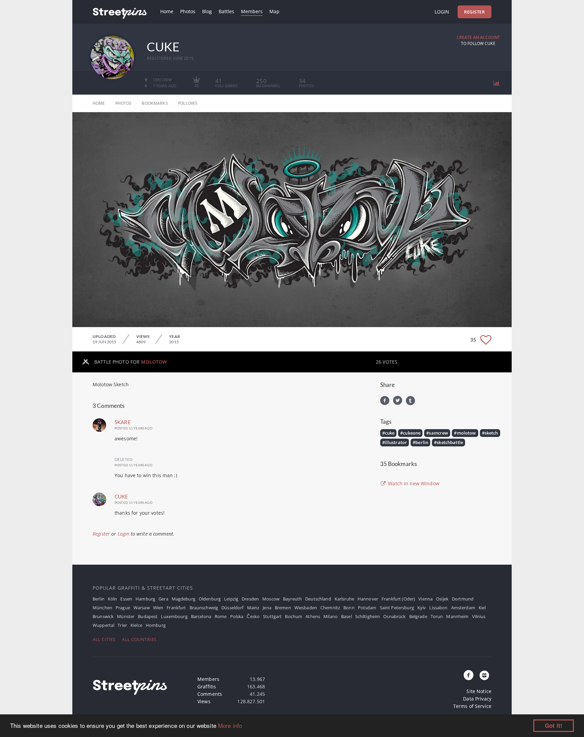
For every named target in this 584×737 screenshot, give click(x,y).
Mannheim (457, 616)
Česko (253, 616)
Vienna (425, 599)
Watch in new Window (413, 483)
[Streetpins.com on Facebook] (469, 675)
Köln (112, 599)
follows (187, 103)
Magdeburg (183, 599)
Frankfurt (176, 608)
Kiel (482, 608)
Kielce (136, 625)
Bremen (283, 608)
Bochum (293, 616)
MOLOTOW (154, 362)
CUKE (121, 496)
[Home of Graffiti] (120, 12)
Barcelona (201, 616)
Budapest (147, 616)
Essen (126, 599)
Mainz (253, 608)
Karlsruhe (344, 599)
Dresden (250, 599)
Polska (237, 616)
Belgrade (418, 616)
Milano (330, 616)
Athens (313, 616)
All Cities (104, 639)
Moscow (270, 599)
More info (230, 725)
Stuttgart (272, 616)
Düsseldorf (232, 608)
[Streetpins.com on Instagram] (484, 675)
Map (274, 11)
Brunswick (103, 616)
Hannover (368, 599)
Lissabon (438, 608)
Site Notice (478, 691)
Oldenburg (210, 599)
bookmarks (155, 103)
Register (474, 12)
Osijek (442, 599)
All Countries (139, 639)
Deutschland (318, 599)
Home (166, 11)
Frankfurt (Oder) (398, 599)
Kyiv (421, 608)
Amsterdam (463, 608)
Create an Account (478, 37)
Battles (226, 11)
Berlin (98, 599)
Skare (123, 422)
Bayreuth (292, 599)
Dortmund (462, 599)
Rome (221, 616)
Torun (437, 616)
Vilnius (479, 616)
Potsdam (367, 608)
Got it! (553, 725)
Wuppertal (103, 625)
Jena (267, 608)
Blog (207, 11)
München (102, 608)
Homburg (156, 625)
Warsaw (141, 608)
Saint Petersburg (397, 608)
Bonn (349, 608)
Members (252, 11)
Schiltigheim (367, 616)
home (99, 103)
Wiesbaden (305, 608)
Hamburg (145, 599)
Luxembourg (174, 616)
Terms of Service (472, 706)
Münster (126, 616)
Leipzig (231, 599)
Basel (346, 616)
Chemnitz (330, 608)
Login (442, 11)
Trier (122, 625)
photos (123, 103)
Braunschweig (204, 608)
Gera (163, 599)
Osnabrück (394, 616)
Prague (123, 608)
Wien (158, 608)
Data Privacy (477, 698)
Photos (187, 11)
